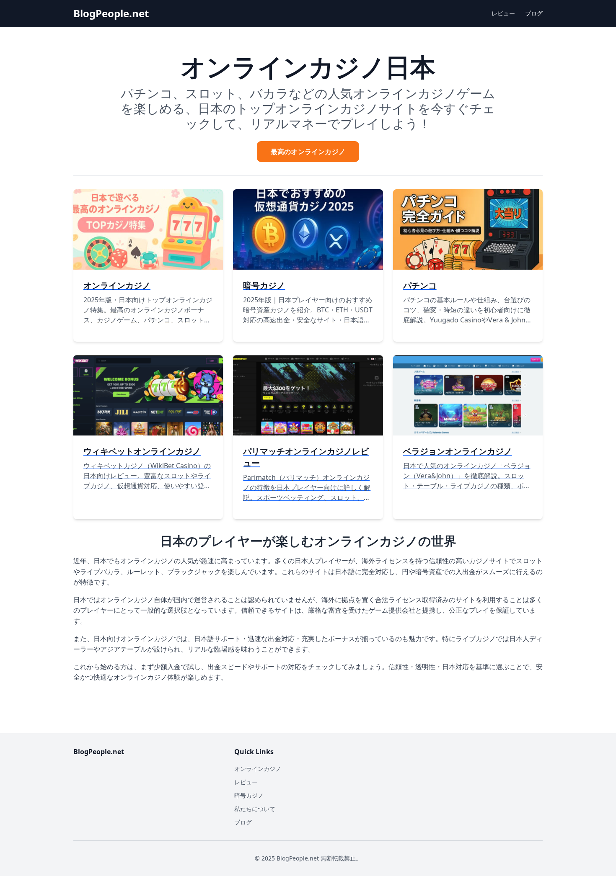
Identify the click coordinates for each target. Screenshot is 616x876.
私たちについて (254, 809)
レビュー (503, 13)
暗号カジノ (249, 795)
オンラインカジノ (257, 769)
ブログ (534, 13)
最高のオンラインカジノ (308, 151)
